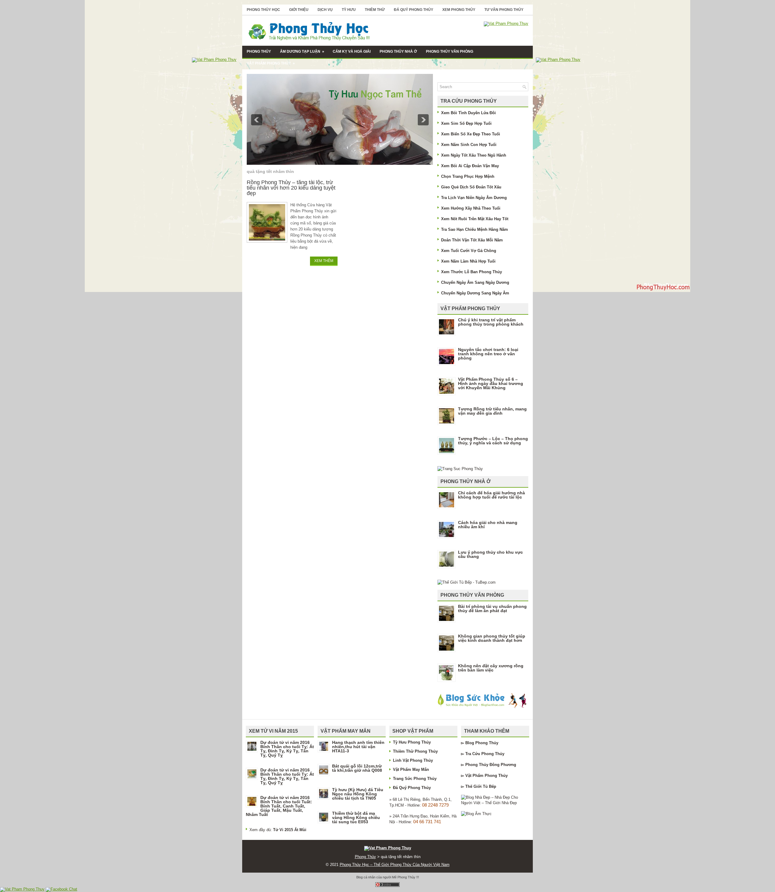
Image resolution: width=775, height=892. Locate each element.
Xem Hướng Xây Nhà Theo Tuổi (470, 208)
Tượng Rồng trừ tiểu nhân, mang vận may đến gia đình (492, 411)
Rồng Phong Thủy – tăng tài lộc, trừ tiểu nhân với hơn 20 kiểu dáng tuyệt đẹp (291, 187)
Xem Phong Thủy (458, 10)
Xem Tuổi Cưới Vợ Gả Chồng (468, 250)
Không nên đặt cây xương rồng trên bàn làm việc (490, 667)
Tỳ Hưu (349, 10)
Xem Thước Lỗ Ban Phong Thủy (471, 272)
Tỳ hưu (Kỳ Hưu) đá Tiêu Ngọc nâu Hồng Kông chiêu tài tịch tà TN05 (357, 794)
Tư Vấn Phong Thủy (503, 10)
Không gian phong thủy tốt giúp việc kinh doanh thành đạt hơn (491, 638)
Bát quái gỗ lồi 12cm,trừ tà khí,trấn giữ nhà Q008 (357, 768)
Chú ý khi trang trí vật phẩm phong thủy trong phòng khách (490, 322)
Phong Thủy (259, 51)
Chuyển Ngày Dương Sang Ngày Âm (475, 293)
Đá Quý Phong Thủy (413, 10)
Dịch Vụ (325, 10)
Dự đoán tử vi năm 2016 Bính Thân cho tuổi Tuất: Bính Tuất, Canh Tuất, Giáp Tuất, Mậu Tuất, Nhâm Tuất (279, 806)
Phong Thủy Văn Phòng (449, 51)
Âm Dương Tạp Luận (302, 51)
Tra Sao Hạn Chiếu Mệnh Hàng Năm (474, 229)
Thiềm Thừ (375, 10)
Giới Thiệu (298, 10)
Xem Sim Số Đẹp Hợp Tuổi (466, 123)
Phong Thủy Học (263, 10)
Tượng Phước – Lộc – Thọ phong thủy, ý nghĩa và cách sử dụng (493, 440)
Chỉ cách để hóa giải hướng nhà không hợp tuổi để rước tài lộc (491, 494)
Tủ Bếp (489, 786)
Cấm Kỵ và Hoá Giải (352, 51)
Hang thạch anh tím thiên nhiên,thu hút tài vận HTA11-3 (358, 746)
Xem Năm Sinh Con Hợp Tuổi (468, 144)
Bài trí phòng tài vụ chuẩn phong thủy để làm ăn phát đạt (492, 608)
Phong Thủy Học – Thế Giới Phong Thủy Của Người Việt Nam (395, 864)
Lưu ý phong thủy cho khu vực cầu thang (490, 554)
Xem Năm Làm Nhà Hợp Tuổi (468, 261)
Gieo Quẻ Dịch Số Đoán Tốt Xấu (471, 187)
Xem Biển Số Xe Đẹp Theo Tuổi (470, 134)
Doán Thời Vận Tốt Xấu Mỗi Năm (472, 240)
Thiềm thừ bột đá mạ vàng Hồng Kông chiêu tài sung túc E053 (356, 817)
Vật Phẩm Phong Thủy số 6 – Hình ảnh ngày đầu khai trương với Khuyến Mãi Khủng (490, 383)
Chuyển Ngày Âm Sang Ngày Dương (475, 282)
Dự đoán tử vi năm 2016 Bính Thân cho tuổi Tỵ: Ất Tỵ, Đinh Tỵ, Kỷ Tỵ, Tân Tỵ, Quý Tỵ (287, 749)
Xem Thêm (323, 261)
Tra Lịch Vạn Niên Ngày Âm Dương (474, 197)
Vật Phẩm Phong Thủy (271, 63)
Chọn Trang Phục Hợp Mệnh (467, 176)
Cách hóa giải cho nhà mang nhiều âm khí (487, 524)
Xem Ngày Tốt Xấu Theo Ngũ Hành (473, 155)
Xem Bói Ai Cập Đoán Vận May (470, 166)
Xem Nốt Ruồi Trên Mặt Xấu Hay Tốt (474, 219)
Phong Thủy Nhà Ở (398, 51)
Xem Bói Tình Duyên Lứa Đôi (468, 113)
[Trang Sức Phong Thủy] (460, 468)
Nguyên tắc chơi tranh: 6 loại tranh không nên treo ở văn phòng (488, 353)
